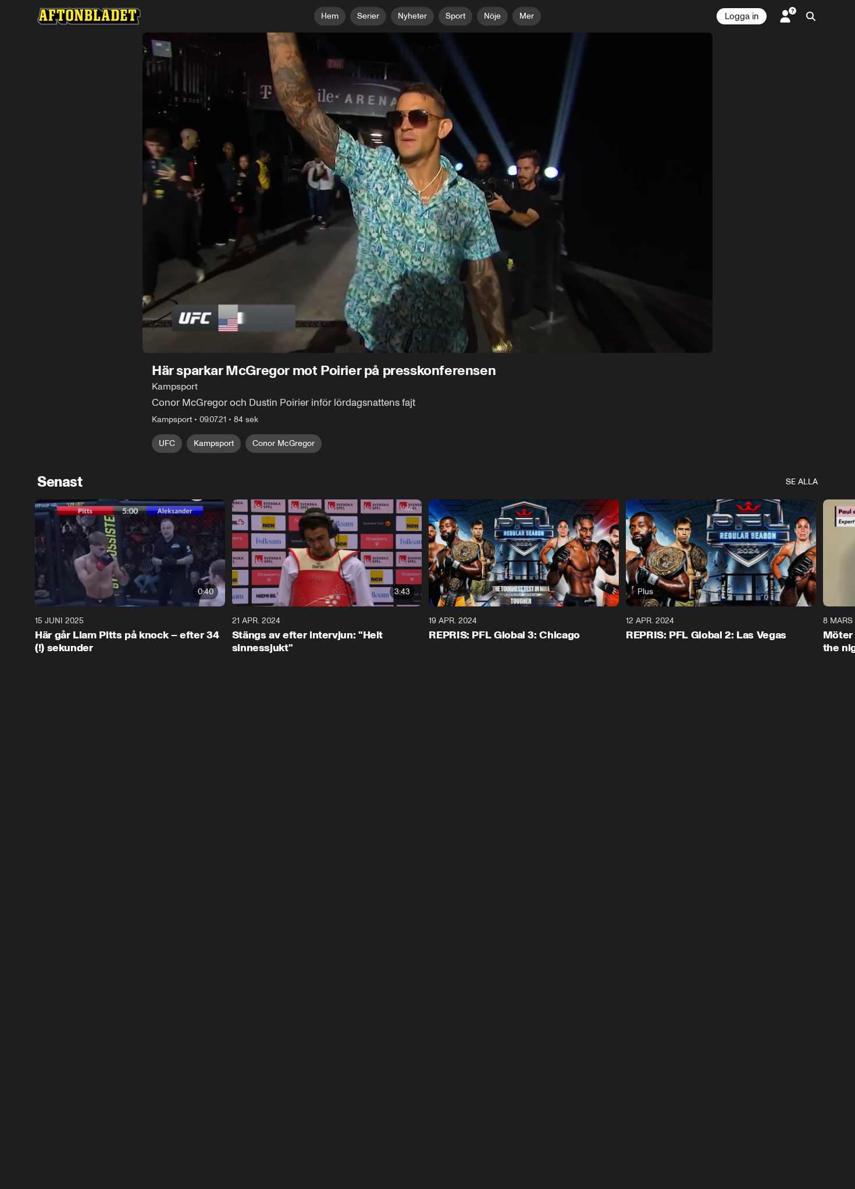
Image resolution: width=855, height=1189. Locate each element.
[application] (427, 193)
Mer (526, 16)
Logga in (741, 16)
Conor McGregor (283, 443)
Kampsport (214, 443)
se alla (802, 482)
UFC (167, 443)
